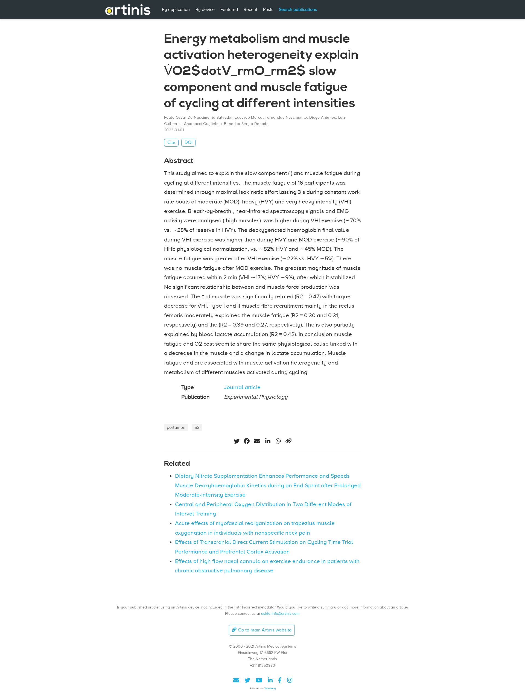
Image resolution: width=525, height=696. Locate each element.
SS (196, 427)
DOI (188, 142)
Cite (171, 142)
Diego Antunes (322, 117)
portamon (176, 427)
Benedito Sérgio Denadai (247, 124)
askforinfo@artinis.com (280, 613)
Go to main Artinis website (265, 630)
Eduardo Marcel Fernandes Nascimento (271, 117)
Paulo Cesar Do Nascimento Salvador (198, 117)
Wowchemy (270, 688)
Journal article (242, 387)
